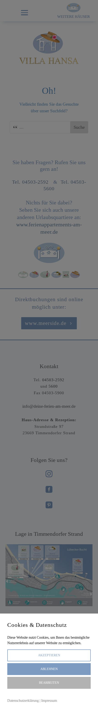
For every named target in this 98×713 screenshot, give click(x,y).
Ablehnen (49, 669)
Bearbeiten (49, 682)
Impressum (49, 700)
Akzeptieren (49, 655)
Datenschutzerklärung (23, 700)
